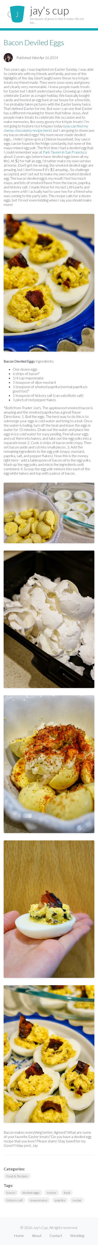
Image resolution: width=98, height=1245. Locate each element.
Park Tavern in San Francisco (65, 152)
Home (19, 1235)
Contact (55, 1235)
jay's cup (49, 10)
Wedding (77, 1235)
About (36, 1235)
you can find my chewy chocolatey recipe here (46, 128)
